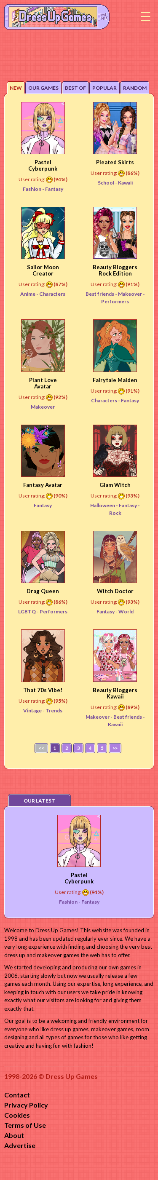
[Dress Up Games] (57, 16)
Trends (54, 710)
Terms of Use (25, 1125)
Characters (52, 294)
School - (108, 182)
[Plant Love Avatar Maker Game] (43, 345)
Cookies (17, 1115)
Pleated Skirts (115, 162)
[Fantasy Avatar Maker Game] (43, 451)
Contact (17, 1095)
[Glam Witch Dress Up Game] (115, 451)
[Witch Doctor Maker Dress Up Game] (115, 557)
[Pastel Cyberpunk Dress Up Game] (43, 128)
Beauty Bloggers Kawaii (115, 693)
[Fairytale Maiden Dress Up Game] (115, 345)
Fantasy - (107, 611)
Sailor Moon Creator (43, 270)
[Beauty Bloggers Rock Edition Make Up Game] (115, 233)
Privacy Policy (26, 1105)
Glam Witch (115, 485)
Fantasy (54, 189)
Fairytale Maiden (115, 380)
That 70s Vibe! (42, 690)
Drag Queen (43, 591)
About (14, 1135)
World (126, 611)
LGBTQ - (29, 611)
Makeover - (99, 717)
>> (115, 748)
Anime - (29, 294)
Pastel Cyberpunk (42, 165)
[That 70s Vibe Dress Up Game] (43, 655)
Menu (145, 16)
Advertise (19, 1145)
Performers (53, 611)
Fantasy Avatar (42, 485)
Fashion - (34, 189)
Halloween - (104, 505)
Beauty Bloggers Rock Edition (115, 270)
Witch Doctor (115, 591)
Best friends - (102, 294)
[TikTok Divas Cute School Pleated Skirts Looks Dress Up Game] (115, 128)
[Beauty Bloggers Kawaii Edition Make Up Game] (115, 655)
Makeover (130, 294)
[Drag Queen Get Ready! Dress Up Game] (43, 557)
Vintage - (34, 710)
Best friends (128, 717)
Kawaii (125, 182)
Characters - (106, 400)
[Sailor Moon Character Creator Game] (43, 233)
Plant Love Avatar (43, 383)
